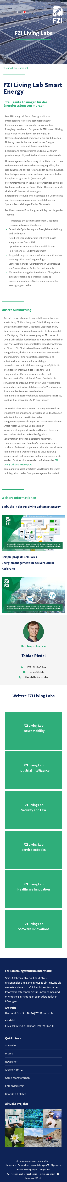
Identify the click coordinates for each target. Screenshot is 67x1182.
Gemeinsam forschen (17, 1077)
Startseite (10, 1045)
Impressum (11, 1165)
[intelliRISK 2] (33, 1137)
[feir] (52, 1118)
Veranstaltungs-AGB (40, 1165)
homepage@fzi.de (33, 1178)
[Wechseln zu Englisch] (25, 12)
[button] (33, 532)
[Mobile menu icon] (7, 12)
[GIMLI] (33, 1118)
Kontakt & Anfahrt (15, 1094)
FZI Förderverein (14, 1086)
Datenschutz (23, 1165)
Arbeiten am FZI (14, 1069)
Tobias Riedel (33, 655)
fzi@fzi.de (19, 1026)
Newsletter (11, 1061)
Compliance (44, 1169)
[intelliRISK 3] (52, 1137)
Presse (9, 1053)
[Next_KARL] (14, 1118)
